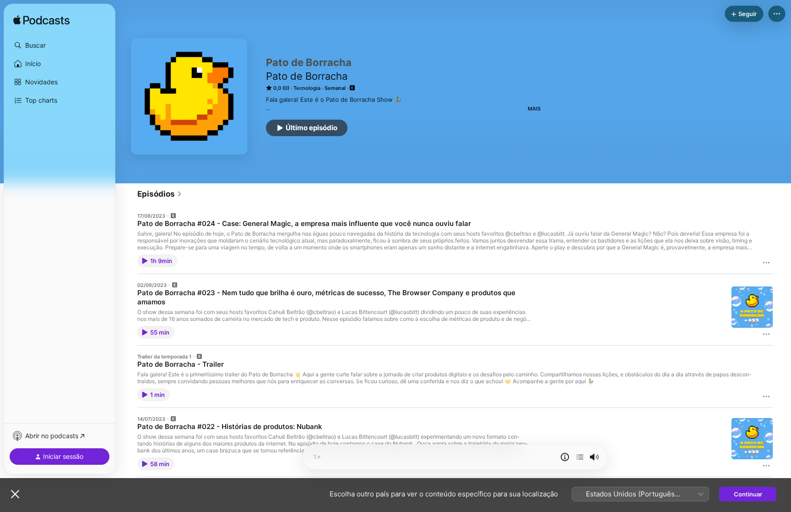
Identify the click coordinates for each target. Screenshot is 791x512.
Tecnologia (306, 88)
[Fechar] (15, 494)
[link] (159, 194)
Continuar (748, 494)
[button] (59, 45)
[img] (41, 20)
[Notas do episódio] (564, 457)
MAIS (534, 108)
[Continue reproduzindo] (579, 457)
